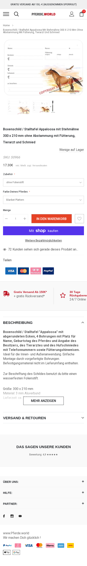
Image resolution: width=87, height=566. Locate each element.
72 (10, 249)
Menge (7, 210)
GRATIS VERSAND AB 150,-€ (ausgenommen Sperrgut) (44, 4)
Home (6, 25)
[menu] (6, 14)
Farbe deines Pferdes (16, 192)
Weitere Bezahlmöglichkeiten (43, 240)
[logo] (43, 14)
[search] (16, 14)
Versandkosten (39, 165)
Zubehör (9, 174)
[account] (71, 14)
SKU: (6, 157)
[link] (18, 106)
